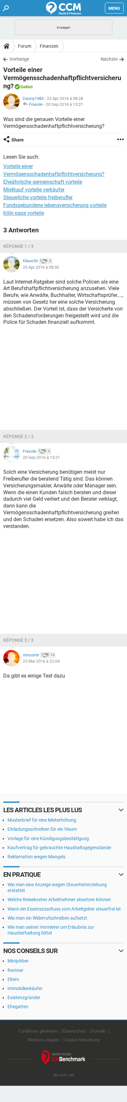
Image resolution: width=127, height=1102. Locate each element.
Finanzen (49, 46)
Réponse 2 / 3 (18, 436)
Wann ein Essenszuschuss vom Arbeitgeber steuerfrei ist (64, 909)
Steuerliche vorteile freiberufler (38, 197)
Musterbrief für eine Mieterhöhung (41, 820)
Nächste (109, 59)
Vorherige (19, 59)
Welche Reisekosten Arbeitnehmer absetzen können (59, 899)
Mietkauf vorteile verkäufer (33, 190)
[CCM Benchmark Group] (63, 1058)
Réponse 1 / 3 (18, 246)
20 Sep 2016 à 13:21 (64, 104)
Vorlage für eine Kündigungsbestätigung (48, 838)
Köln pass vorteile (23, 213)
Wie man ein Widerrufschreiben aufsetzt (47, 918)
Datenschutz (75, 1031)
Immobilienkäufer (25, 988)
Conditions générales (38, 1031)
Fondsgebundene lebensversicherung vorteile (54, 205)
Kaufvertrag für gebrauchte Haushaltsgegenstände (59, 847)
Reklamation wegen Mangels (36, 856)
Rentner (15, 970)
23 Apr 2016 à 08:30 (41, 267)
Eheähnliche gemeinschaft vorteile (42, 182)
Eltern (13, 979)
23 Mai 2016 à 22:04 (41, 661)
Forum (24, 46)
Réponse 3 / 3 (18, 640)
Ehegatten (17, 1006)
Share (17, 139)
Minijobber (18, 960)
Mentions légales (44, 1039)
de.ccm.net (63, 1074)
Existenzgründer (23, 997)
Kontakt (99, 1031)
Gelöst (27, 86)
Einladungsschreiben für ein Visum (42, 829)
